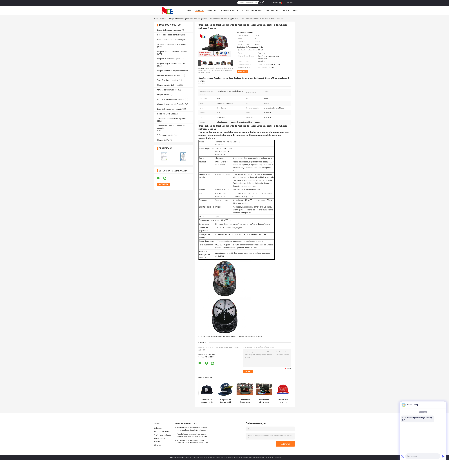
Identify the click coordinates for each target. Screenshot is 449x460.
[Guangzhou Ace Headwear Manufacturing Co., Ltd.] (167, 10)
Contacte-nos (272, 10)
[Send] (443, 456)
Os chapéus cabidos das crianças (170, 99)
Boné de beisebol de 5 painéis (169, 40)
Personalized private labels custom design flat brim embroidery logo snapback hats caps (263, 401)
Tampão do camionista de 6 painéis (171, 119)
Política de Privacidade (177, 457)
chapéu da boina (163, 95)
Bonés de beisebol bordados (169, 35)
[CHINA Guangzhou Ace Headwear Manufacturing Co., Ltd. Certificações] (164, 156)
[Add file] (402, 456)
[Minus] (443, 404)
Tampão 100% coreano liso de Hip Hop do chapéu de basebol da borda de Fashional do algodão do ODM (207, 401)
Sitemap (157, 445)
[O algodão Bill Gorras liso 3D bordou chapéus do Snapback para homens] (225, 389)
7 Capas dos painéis (165, 135)
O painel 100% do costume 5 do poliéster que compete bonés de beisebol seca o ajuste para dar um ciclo (192, 429)
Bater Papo (242, 71)
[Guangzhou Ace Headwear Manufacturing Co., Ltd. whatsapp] (206, 363)
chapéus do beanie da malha (168, 75)
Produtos (199, 10)
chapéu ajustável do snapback (215, 336)
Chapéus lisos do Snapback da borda (183, 19)
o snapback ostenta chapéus (235, 336)
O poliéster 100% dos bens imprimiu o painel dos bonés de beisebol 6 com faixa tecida (192, 441)
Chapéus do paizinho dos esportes (171, 63)
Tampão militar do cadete (167, 80)
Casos (295, 10)
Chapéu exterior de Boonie (168, 85)
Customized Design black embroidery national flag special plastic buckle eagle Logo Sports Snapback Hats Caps (245, 401)
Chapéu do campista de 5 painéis (170, 104)
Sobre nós (211, 10)
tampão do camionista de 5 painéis (171, 44)
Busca (261, 3)
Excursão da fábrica (229, 10)
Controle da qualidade (252, 10)
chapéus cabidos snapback (253, 336)
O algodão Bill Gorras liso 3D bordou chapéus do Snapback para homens (226, 401)
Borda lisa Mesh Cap (165, 114)
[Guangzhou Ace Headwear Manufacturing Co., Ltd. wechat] (166, 178)
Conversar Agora (277, 3)
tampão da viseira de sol (167, 90)
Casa (189, 10)
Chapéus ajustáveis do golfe (168, 59)
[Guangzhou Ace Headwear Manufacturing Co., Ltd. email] (160, 178)
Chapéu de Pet (163, 140)
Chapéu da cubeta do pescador (170, 71)
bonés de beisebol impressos (169, 30)
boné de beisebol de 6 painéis (169, 109)
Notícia (285, 10)
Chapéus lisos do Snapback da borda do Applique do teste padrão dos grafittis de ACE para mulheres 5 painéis (215, 70)
